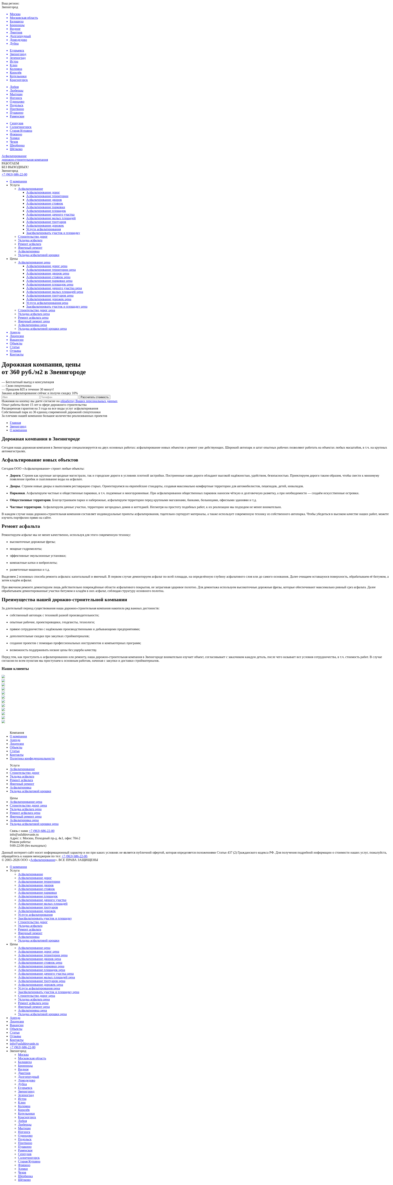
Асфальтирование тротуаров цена (49, 295)
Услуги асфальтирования (43, 229)
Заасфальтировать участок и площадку (53, 233)
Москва (23, 1054)
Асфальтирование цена (34, 262)
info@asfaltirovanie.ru (24, 1043)
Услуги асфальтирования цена (47, 303)
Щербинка (25, 1176)
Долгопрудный (28, 1076)
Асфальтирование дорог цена (46, 266)
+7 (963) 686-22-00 (14, 174)
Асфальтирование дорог (43, 192)
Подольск (25, 1139)
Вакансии (17, 1025)
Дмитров (24, 1073)
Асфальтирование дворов (44, 199)
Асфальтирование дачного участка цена (54, 288)
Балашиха (25, 1062)
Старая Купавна (29, 1161)
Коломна (24, 1106)
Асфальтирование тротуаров (46, 222)
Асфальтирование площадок (46, 211)
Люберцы (25, 1124)
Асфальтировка (29, 251)
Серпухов (25, 1154)
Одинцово (25, 1135)
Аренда (15, 740)
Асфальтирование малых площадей (51, 218)
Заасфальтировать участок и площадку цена (56, 306)
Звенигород (26, 1091)
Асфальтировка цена (32, 325)
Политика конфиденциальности (32, 758)
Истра (22, 1099)
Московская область (32, 1058)
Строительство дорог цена (36, 310)
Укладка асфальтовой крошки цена (42, 328)
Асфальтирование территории (47, 196)
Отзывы (15, 1036)
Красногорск (27, 1117)
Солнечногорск (29, 1157)
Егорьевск (25, 1087)
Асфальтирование (30, 188)
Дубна (22, 1084)
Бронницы (25, 1065)
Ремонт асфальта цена (33, 317)
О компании (18, 736)
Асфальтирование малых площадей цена (54, 292)
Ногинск (24, 1132)
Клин (22, 1102)
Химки (23, 1168)
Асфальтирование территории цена (51, 269)
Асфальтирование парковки (45, 207)
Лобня (22, 1121)
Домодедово (26, 1080)
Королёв (24, 1110)
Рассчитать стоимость (95, 397)
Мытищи (24, 1128)
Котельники (26, 1113)
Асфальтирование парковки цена (49, 280)
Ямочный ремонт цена (34, 321)
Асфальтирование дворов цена (47, 273)
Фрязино (24, 1165)
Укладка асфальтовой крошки (38, 255)
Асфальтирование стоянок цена (48, 277)
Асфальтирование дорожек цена (48, 299)
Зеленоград (26, 1095)
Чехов (22, 1172)
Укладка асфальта (30, 240)
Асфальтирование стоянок (44, 203)
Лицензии (17, 743)
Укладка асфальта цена (34, 314)
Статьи (15, 751)
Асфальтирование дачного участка (50, 214)
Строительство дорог (33, 236)
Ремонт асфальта (29, 244)
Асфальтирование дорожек (45, 225)
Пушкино (25, 1146)
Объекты (16, 747)
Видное (23, 1069)
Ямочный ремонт (30, 247)
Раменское (25, 1150)
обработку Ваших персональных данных (88, 401)
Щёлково (24, 1180)
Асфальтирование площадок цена (49, 284)
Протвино (25, 1143)
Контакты (17, 754)
